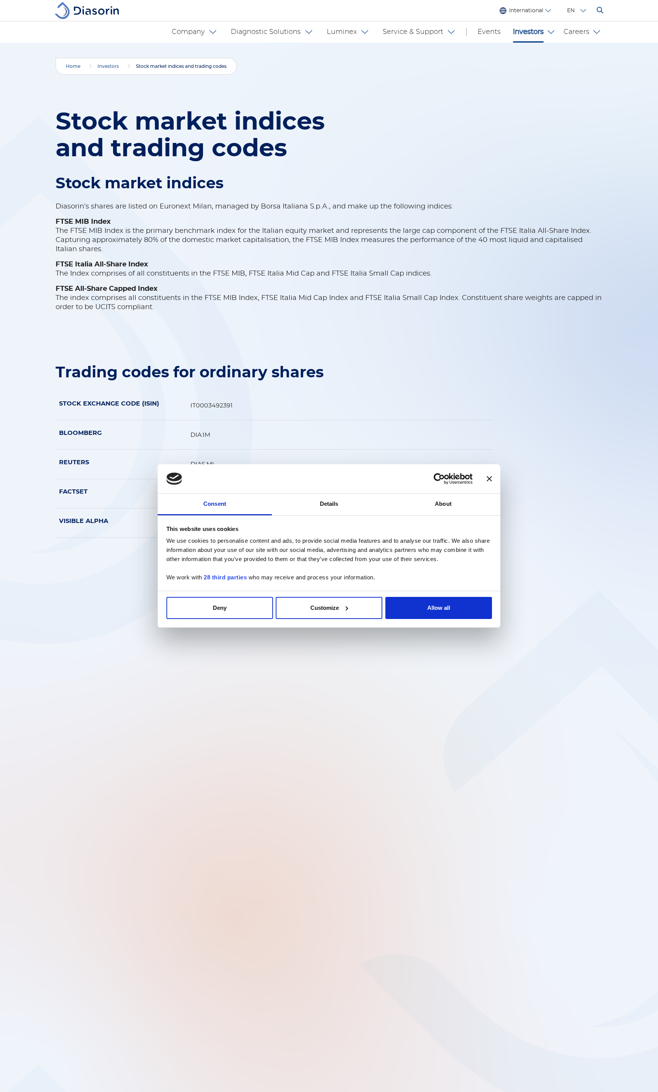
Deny (220, 608)
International (526, 10)
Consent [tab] (214, 503)
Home (73, 66)
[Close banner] (489, 478)
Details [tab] (329, 503)
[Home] (89, 10)
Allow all (438, 608)
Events (489, 32)
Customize (324, 608)
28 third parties (225, 577)
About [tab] (443, 503)
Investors (108, 66)
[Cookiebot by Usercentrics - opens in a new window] (439, 478)
